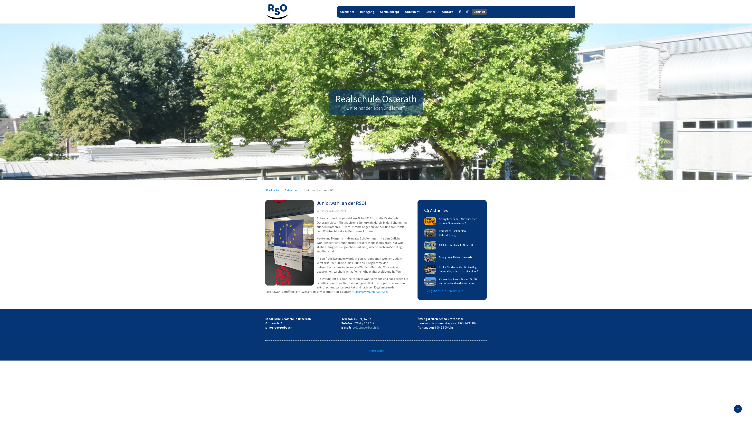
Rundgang (367, 12)
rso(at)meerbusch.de (366, 327)
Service (431, 12)
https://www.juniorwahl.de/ (370, 292)
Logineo (479, 12)
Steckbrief (347, 12)
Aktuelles (291, 190)
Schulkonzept (389, 12)
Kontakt (447, 12)
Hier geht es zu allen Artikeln (443, 291)
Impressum (376, 350)
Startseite (272, 190)
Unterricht (412, 12)
